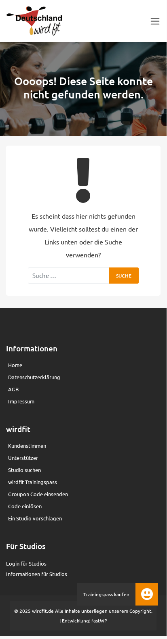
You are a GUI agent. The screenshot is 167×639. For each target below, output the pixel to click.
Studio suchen (24, 469)
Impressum (21, 401)
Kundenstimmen (27, 445)
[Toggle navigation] (155, 21)
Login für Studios (26, 563)
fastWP (99, 620)
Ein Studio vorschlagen (35, 518)
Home (15, 364)
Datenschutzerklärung (34, 377)
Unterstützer (23, 457)
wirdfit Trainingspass (32, 481)
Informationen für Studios (36, 573)
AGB (13, 389)
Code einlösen (25, 506)
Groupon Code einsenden (38, 494)
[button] (146, 594)
